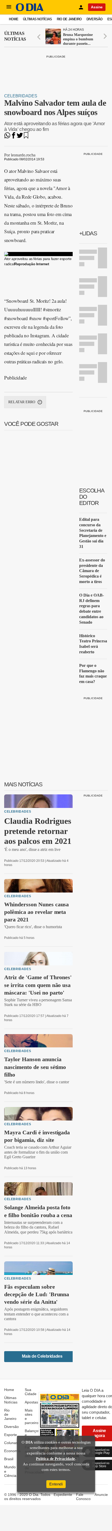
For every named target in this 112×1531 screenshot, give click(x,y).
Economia (12, 1451)
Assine (97, 7)
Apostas (31, 1402)
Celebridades (20, 96)
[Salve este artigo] (26, 137)
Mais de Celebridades (42, 1356)
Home (13, 19)
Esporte (10, 1435)
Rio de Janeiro (69, 19)
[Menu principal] (9, 7)
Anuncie (101, 1494)
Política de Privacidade (55, 1459)
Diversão (94, 19)
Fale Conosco (83, 1496)
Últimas (15, 36)
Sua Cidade (30, 1392)
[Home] (29, 10)
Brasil (8, 1459)
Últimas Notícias (37, 19)
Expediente (63, 1494)
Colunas (11, 1443)
